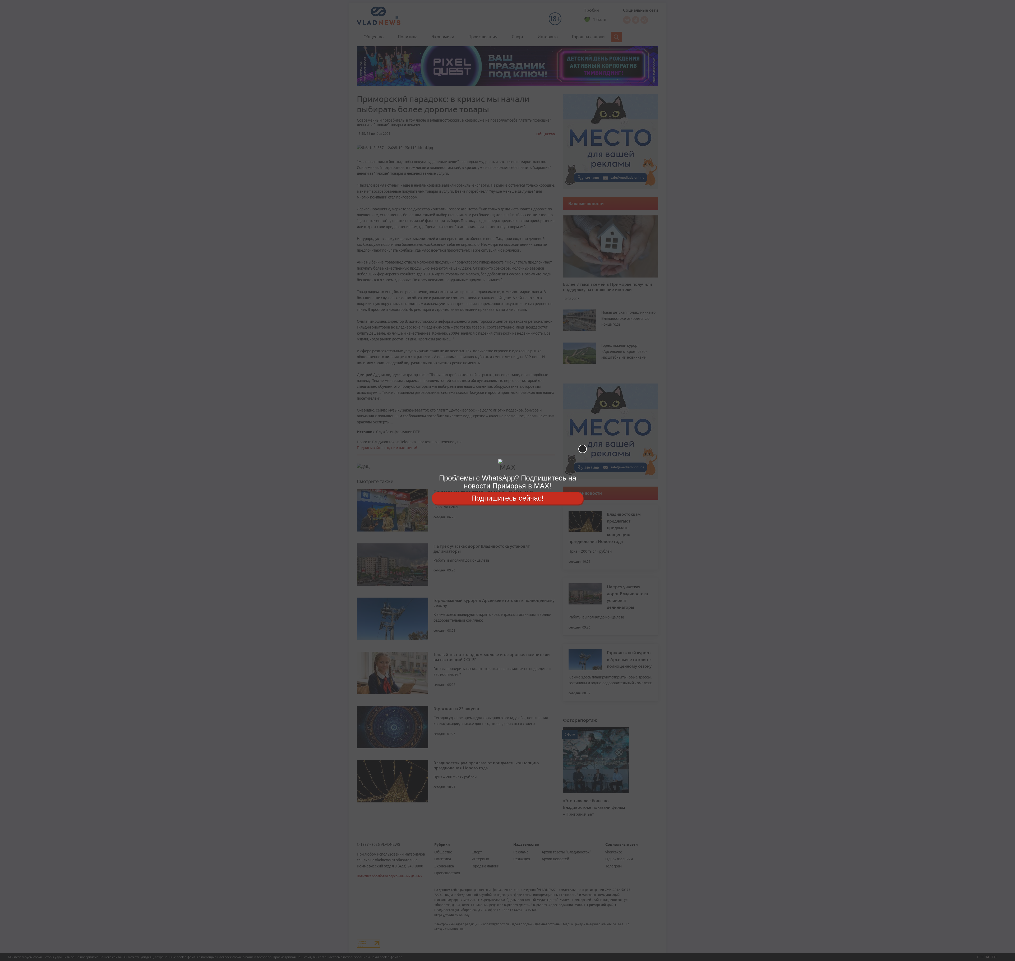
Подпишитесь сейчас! (507, 498)
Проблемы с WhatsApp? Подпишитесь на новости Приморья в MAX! (507, 482)
